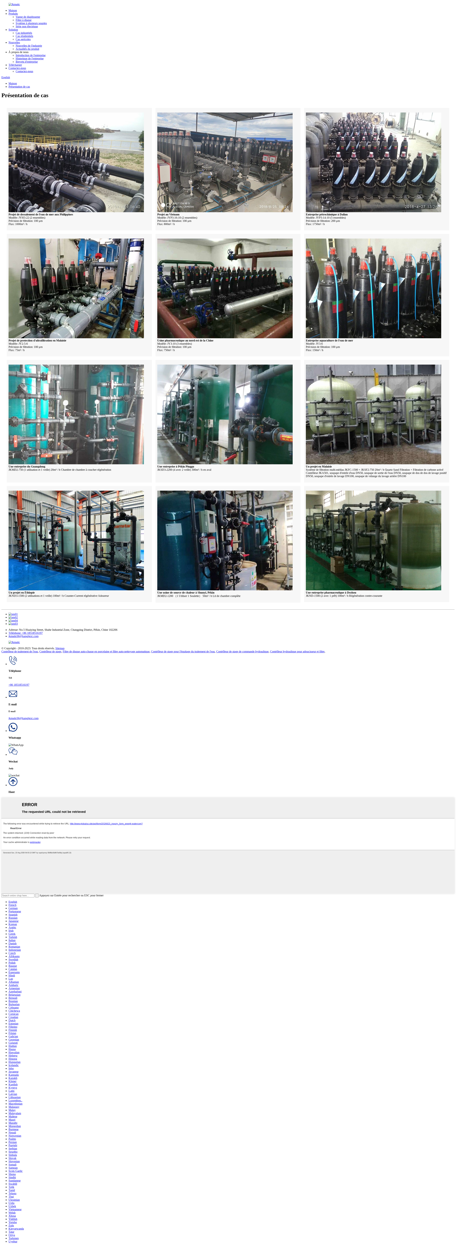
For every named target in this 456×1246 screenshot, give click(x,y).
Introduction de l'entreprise (31, 55)
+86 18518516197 (19, 684)
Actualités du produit (27, 48)
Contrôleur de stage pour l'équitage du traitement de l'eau (183, 651)
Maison (13, 10)
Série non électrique (27, 26)
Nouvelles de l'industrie (29, 45)
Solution (13, 29)
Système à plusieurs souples (31, 23)
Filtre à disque (24, 20)
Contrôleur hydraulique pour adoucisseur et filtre (297, 651)
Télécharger (15, 64)
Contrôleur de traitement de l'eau (19, 651)
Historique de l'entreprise (30, 58)
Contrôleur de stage (50, 651)
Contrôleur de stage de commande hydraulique (242, 651)
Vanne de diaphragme (28, 16)
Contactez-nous (17, 68)
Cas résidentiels (24, 36)
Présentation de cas (19, 86)
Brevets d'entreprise (27, 61)
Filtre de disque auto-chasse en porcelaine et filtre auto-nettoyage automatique (106, 651)
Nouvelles (14, 42)
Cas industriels (24, 32)
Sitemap (59, 648)
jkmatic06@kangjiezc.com (23, 636)
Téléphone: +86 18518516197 (26, 632)
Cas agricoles (23, 39)
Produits (13, 13)
